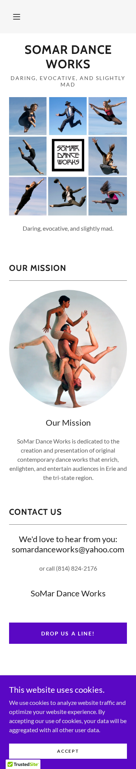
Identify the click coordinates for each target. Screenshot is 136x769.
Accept (68, 751)
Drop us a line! (67, 633)
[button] (16, 16)
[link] (68, 57)
